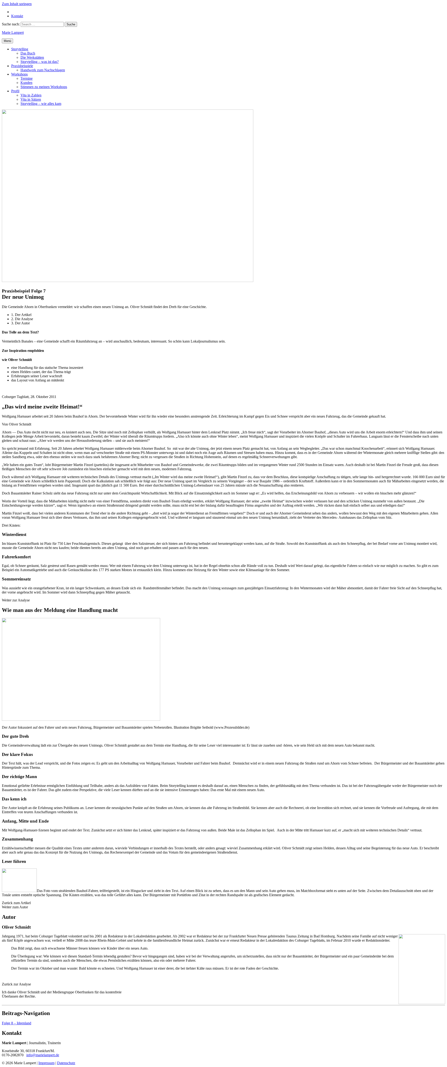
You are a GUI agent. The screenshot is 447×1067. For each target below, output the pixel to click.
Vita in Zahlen (30, 95)
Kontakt (17, 16)
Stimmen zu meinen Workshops (43, 87)
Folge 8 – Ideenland (16, 1023)
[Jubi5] (422, 1003)
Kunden (26, 83)
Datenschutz (66, 1063)
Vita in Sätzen (30, 99)
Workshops (19, 74)
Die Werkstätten (32, 57)
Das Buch (27, 53)
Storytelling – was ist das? (39, 62)
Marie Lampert (13, 32)
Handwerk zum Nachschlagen (42, 70)
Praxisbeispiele (22, 66)
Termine (26, 78)
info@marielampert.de (42, 1055)
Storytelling (19, 49)
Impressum (46, 1063)
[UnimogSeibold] (81, 719)
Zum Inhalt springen (17, 4)
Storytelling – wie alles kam (40, 104)
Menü (7, 41)
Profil (15, 91)
